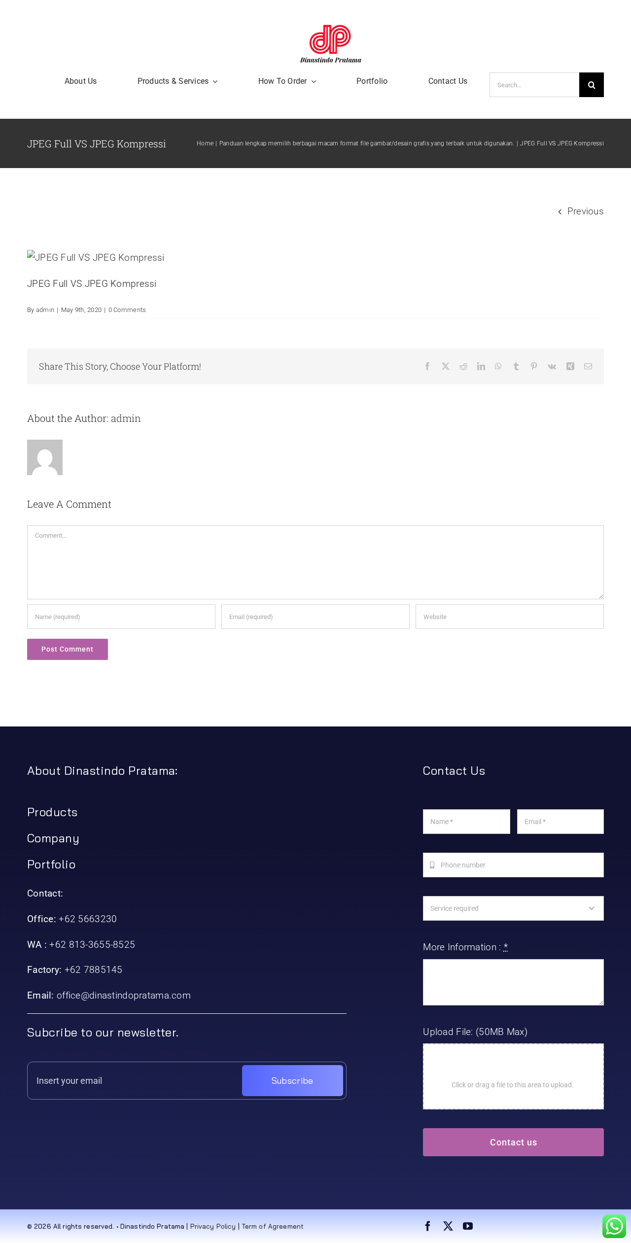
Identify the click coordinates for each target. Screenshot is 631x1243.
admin (45, 309)
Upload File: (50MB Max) (475, 1031)
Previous (585, 211)
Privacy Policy (213, 1226)
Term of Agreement (273, 1226)
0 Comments (127, 309)
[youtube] (468, 1226)
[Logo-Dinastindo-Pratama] (330, 29)
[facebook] (428, 1226)
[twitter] (448, 1226)
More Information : (465, 947)
